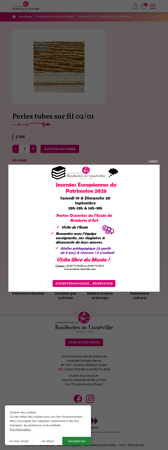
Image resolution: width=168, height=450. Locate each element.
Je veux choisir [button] (19, 441)
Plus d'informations (20, 429)
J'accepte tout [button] (77, 441)
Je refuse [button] (48, 441)
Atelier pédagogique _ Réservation (84, 283)
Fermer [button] (153, 161)
